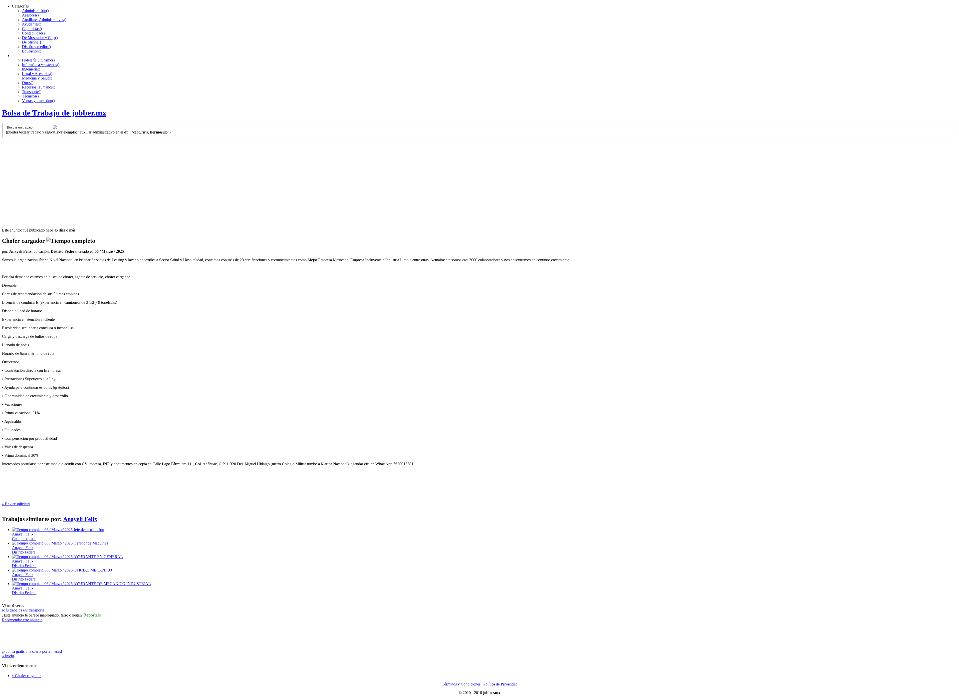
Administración (35, 10)
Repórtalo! (93, 615)
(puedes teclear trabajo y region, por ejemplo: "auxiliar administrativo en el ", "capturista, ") (88, 132)
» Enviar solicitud (16, 504)
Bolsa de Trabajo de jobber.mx (54, 112)
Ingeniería (31, 69)
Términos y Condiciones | (462, 684)
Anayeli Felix (80, 519)
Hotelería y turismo (38, 60)
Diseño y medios (36, 46)
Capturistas (32, 28)
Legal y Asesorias (37, 74)
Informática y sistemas (40, 64)
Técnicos (30, 96)
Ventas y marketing (38, 100)
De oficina (31, 42)
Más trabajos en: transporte (23, 610)
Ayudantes (31, 24)
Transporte (31, 92)
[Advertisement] (479, 175)
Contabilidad (33, 33)
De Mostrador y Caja (40, 38)
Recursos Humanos (38, 87)
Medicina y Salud (37, 78)
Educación (31, 51)
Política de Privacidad (500, 684)
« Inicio (8, 656)
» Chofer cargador (26, 676)
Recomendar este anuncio (22, 620)
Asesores (30, 15)
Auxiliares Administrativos (44, 20)
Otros (27, 82)
